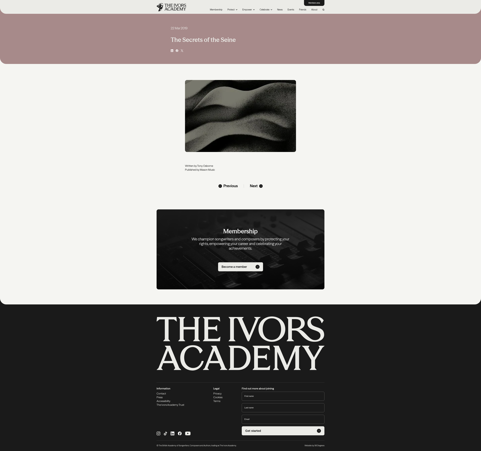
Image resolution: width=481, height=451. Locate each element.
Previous (230, 186)
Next (254, 186)
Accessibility (163, 401)
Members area (314, 3)
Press (160, 397)
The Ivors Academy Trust (170, 404)
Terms (216, 401)
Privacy (217, 393)
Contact (161, 393)
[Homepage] (171, 7)
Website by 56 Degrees (314, 445)
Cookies (217, 397)
